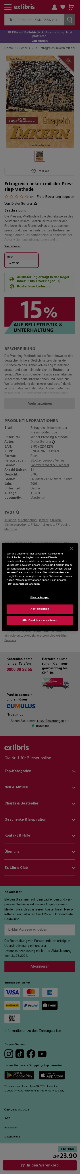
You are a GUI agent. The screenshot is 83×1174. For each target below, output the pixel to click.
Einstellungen (39, 598)
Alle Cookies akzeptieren (40, 620)
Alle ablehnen (40, 609)
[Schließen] (71, 548)
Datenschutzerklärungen (24, 584)
